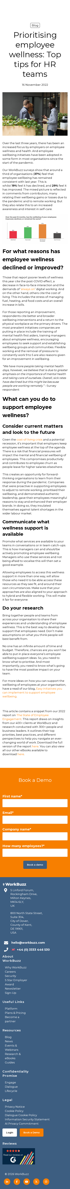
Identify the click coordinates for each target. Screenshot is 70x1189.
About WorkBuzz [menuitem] (11, 959)
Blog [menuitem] (8, 1037)
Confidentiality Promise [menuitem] (15, 1074)
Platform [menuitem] (11, 1008)
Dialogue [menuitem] (11, 1086)
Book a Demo (31, 1132)
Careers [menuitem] (10, 971)
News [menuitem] (9, 1041)
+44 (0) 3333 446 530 (33, 949)
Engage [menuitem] (10, 1082)
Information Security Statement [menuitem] (27, 1119)
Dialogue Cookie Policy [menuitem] (21, 1115)
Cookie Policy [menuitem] (14, 1111)
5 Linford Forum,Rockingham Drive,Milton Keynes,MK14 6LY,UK (23, 898)
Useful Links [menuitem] (13, 1002)
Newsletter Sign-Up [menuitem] (13, 990)
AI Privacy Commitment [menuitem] (22, 1123)
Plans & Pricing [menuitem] (15, 1012)
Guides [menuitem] (10, 1062)
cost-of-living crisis (29, 439)
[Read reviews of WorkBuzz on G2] (18, 1157)
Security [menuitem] (10, 976)
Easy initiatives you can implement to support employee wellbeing (32, 692)
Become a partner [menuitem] (12, 1019)
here (35, 746)
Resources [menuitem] (11, 1030)
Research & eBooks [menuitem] (13, 1056)
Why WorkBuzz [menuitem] (16, 967)
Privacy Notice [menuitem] (15, 1106)
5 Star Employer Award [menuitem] (16, 982)
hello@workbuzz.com (28, 942)
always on (28, 289)
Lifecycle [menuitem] (11, 1091)
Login (9, 1132)
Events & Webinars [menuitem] (11, 1047)
